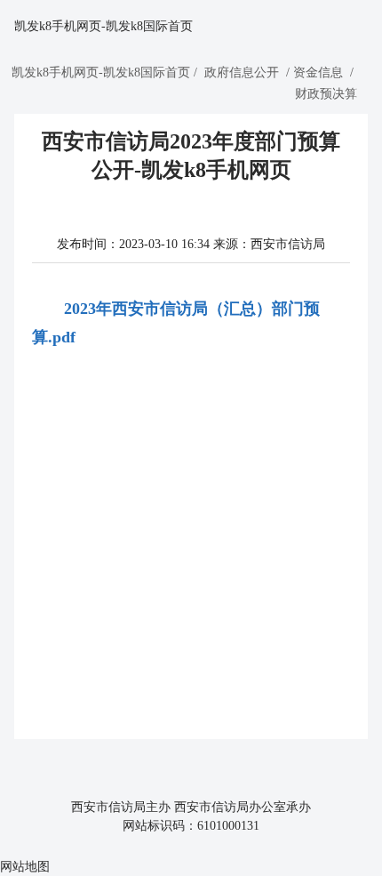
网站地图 (25, 866)
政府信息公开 (241, 72)
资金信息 (318, 72)
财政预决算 (326, 93)
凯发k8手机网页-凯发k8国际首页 (103, 26)
